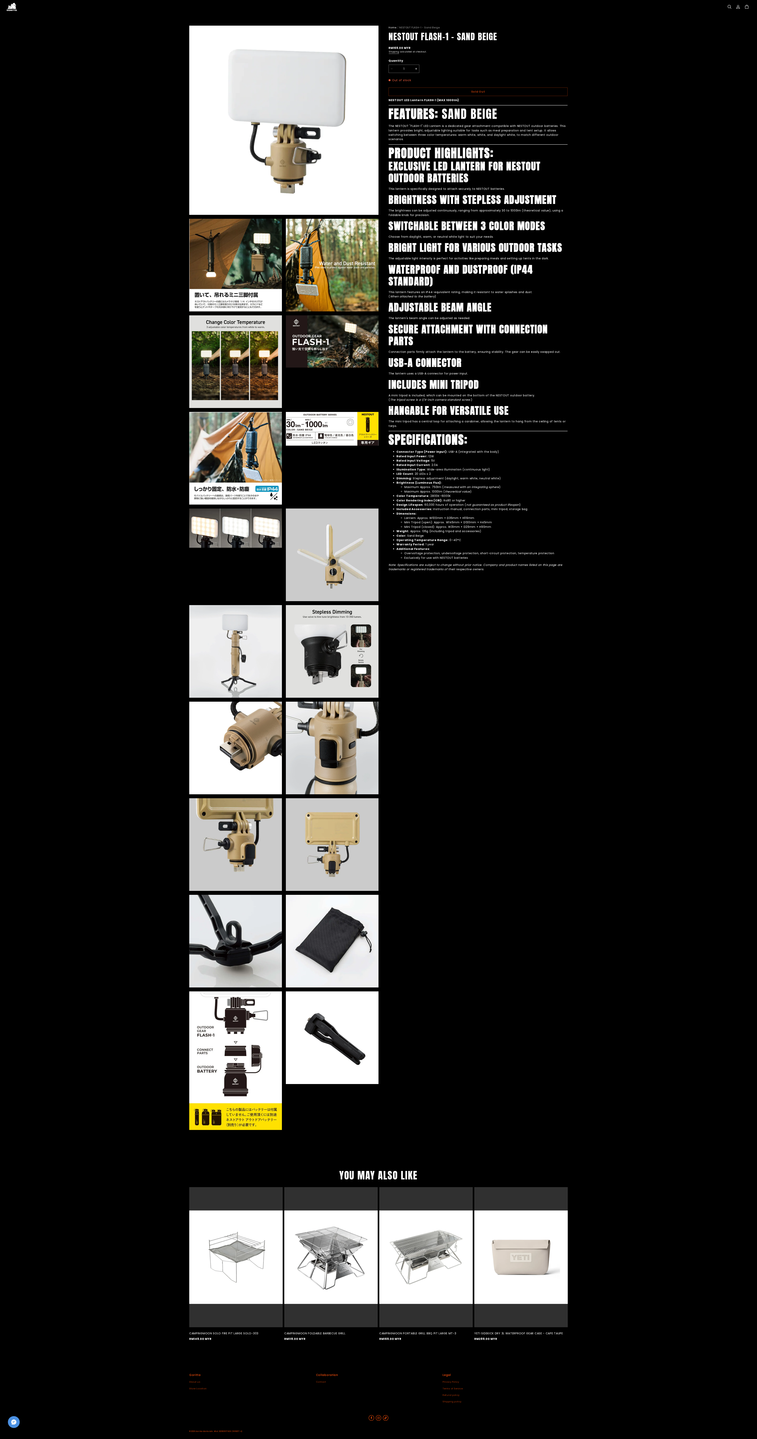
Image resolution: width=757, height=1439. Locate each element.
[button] (729, 7)
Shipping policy (452, 1401)
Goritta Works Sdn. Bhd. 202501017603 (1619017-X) (219, 1431)
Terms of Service (453, 1388)
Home (392, 27)
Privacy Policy (451, 1381)
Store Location (198, 1388)
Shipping (394, 51)
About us (194, 1381)
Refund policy (451, 1395)
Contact (321, 1381)
